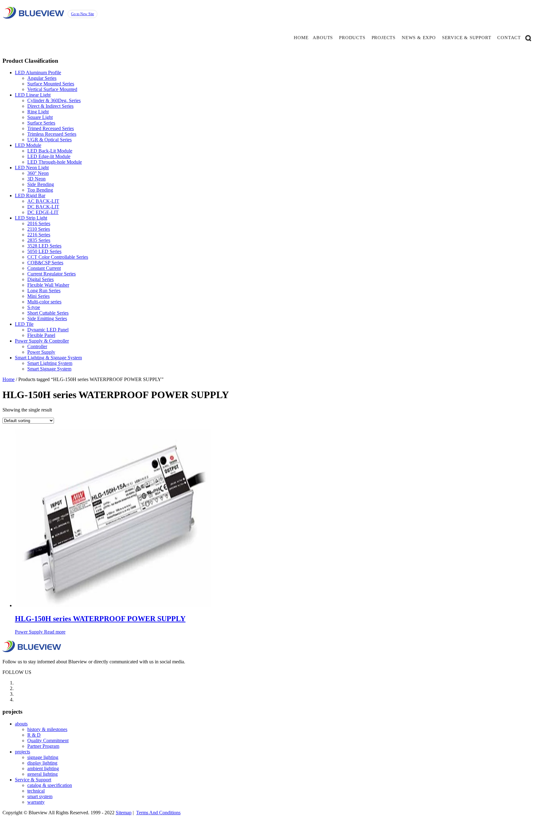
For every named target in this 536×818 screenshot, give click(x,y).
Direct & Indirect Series (50, 106)
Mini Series (38, 296)
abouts (323, 37)
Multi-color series (44, 301)
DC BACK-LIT (43, 206)
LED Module (28, 145)
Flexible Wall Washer (48, 285)
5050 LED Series (44, 251)
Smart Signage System (49, 368)
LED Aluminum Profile (38, 72)
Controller (37, 346)
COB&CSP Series (45, 262)
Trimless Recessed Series (51, 134)
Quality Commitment (48, 740)
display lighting (42, 763)
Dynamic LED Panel (48, 329)
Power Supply (41, 352)
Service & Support (33, 779)
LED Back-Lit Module (49, 150)
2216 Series (38, 234)
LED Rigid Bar (30, 195)
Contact (509, 37)
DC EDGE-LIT (43, 212)
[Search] (528, 37)
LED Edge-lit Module (48, 156)
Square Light (40, 117)
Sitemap (124, 812)
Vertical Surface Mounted (52, 89)
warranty (36, 802)
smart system (39, 796)
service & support (466, 37)
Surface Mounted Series (50, 83)
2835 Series (38, 240)
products (352, 37)
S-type (33, 307)
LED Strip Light (31, 217)
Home (8, 379)
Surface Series (41, 122)
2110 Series (38, 229)
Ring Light (38, 111)
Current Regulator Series (51, 273)
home (301, 37)
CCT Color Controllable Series (57, 257)
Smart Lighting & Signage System (48, 357)
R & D (34, 735)
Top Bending (40, 190)
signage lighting (42, 757)
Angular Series (41, 78)
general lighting (42, 774)
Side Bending (40, 184)
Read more (54, 631)
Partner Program (43, 746)
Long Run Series (43, 290)
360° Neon (38, 173)
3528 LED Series (44, 245)
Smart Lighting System (49, 363)
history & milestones (47, 729)
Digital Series (40, 279)
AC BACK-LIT (43, 201)
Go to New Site (82, 14)
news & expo (419, 37)
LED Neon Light (32, 167)
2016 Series (38, 223)
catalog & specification (49, 785)
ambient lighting (43, 768)
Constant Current (44, 268)
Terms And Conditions (158, 812)
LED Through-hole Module (54, 162)
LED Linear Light (33, 95)
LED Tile (24, 324)
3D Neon (36, 178)
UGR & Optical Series (49, 139)
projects (383, 37)
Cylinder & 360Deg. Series (54, 100)
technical (36, 790)
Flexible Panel (41, 335)
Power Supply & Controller (42, 340)
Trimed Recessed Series (50, 128)
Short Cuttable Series (48, 313)
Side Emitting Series (47, 318)
